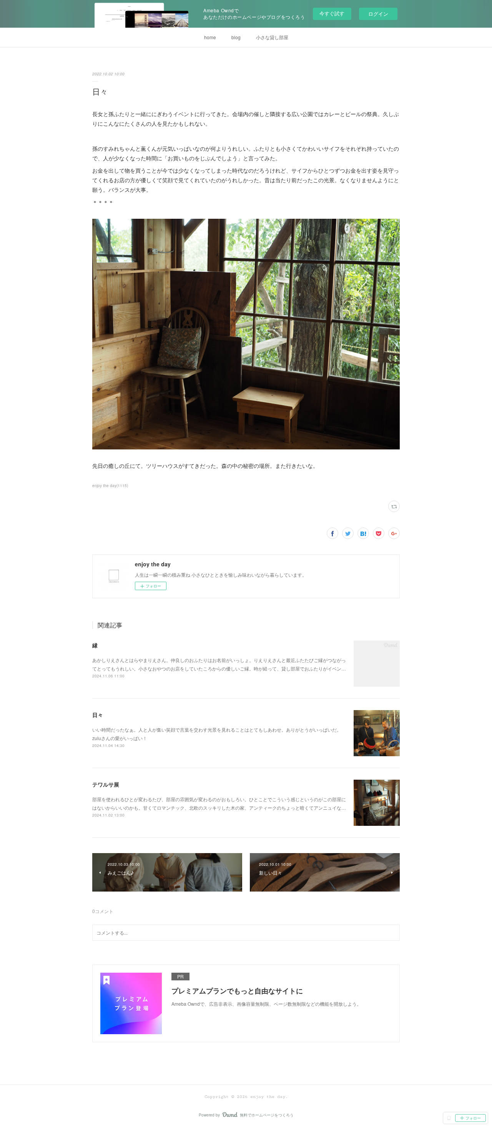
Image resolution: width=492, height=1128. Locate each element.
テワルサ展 (105, 784)
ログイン (378, 13)
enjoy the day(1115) (110, 485)
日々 (97, 715)
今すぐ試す (331, 13)
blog (236, 37)
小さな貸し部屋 (272, 37)
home (210, 37)
